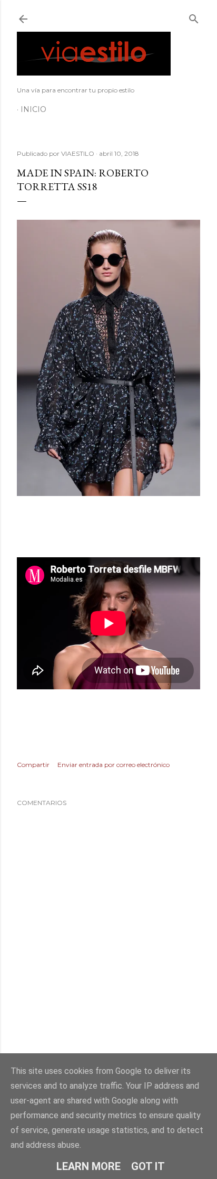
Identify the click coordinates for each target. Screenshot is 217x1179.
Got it (148, 1166)
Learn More (88, 1166)
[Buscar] (194, 16)
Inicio (33, 109)
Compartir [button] (33, 765)
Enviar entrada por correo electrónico (113, 765)
